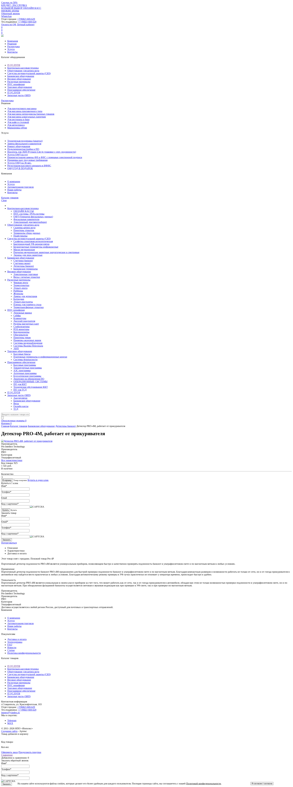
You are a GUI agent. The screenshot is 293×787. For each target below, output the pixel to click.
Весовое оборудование (19, 79)
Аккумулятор (20, 398)
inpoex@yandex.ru (10, 712)
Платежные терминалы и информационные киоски (40, 356)
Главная (5, 426)
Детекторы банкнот (23, 266)
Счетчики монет (22, 263)
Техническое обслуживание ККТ (30, 387)
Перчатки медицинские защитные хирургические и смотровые (46, 252)
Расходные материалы (18, 81)
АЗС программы (22, 370)
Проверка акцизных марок (27, 340)
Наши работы (14, 189)
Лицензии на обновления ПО (28, 378)
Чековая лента (20, 282)
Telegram (11, 720)
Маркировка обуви (17, 127)
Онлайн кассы (20, 406)
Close (4, 200)
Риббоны (18, 291)
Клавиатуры (19, 318)
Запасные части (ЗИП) (19, 95)
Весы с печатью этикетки (26, 277)
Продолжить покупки (29, 752)
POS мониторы (21, 329)
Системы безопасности (25, 359)
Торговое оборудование (19, 87)
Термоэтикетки (21, 285)
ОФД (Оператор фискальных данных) (33, 216)
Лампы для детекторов (25, 296)
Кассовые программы (24, 365)
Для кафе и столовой (18, 122)
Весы (16, 403)
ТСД (15, 409)
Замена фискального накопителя (24, 143)
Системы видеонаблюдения (27, 343)
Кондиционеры (21, 332)
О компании (13, 181)
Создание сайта (9, 731)
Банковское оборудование (20, 76)
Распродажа (13, 46)
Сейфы (17, 315)
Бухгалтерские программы (27, 376)
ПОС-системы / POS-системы (28, 214)
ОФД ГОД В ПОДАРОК (20, 168)
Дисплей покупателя (24, 321)
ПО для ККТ (20, 384)
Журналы (18, 293)
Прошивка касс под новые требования (27, 160)
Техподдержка (14, 642)
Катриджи (18, 299)
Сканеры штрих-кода (24, 227)
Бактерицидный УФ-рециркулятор (31, 244)
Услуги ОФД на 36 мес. (19, 163)
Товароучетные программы (27, 367)
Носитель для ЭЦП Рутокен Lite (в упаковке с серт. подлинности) (41, 152)
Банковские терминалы (25, 269)
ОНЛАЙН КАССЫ (23, 211)
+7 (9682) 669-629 (27, 21)
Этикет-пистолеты (23, 302)
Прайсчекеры (20, 236)
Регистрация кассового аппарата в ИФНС (29, 165)
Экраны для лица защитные (27, 255)
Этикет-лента (20, 288)
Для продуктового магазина (21, 108)
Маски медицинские (24, 249)
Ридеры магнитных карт (26, 323)
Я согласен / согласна (262, 783)
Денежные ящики (22, 313)
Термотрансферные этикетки (28, 307)
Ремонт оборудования (18, 146)
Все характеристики (11, 460)
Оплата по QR (8, 24)
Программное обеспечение (21, 90)
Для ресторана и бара (18, 119)
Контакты (12, 52)
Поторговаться (9, 542)
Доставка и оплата (17, 639)
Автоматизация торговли (20, 187)
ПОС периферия (16, 84)
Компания (12, 41)
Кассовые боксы (22, 354)
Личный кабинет (25, 24)
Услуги (11, 49)
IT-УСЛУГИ (13, 65)
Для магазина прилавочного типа (24, 111)
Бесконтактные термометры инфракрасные (35, 247)
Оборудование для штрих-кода (23, 70)
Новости (11, 647)
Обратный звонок (10, 13)
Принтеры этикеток (23, 230)
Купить (5, 510)
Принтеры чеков (22, 337)
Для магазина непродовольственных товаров (30, 114)
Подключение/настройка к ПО (23, 149)
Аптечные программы (25, 373)
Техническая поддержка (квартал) (25, 141)
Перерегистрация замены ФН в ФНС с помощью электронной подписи (44, 157)
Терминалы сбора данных (26, 233)
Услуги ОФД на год (17, 154)
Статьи (11, 650)
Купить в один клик (38, 480)
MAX (10, 723)
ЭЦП (16, 348)
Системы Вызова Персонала (28, 345)
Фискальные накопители (26, 219)
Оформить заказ (9, 752)
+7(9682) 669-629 (26, 19)
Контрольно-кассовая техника (23, 68)
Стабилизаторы (21, 326)
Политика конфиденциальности (24, 653)
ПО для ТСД (20, 389)
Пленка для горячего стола (27, 304)
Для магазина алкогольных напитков (26, 116)
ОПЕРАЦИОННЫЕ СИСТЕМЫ (30, 381)
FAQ (9, 644)
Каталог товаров (18, 426)
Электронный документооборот (30, 222)
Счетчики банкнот (23, 260)
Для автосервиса (16, 125)
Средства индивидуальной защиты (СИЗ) (29, 73)
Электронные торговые (25, 274)
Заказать (6, 540)
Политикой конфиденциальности (203, 783)
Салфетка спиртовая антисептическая (33, 241)
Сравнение (7, 755)
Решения (11, 43)
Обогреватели (20, 334)
